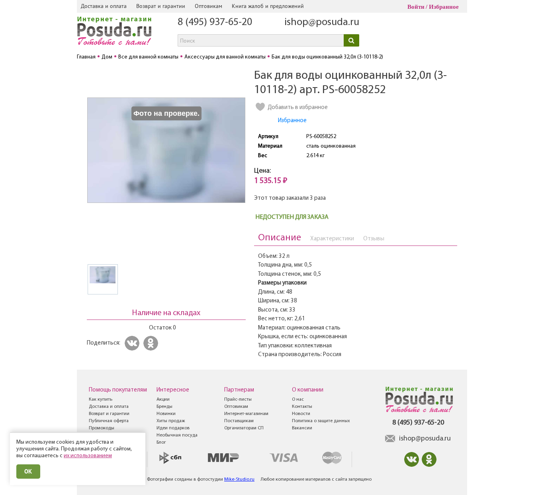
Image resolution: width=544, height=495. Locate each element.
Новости (301, 413)
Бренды (164, 406)
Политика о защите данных (321, 421)
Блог (161, 442)
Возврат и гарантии (160, 6)
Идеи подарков (173, 428)
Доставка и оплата (104, 6)
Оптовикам (208, 6)
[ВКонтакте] (133, 343)
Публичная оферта (109, 421)
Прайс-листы (238, 399)
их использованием (88, 456)
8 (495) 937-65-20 (215, 22)
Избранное (444, 7)
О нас (298, 399)
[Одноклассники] (151, 343)
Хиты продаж (171, 421)
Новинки (166, 413)
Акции (163, 399)
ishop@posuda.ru (321, 22)
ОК (28, 471)
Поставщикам (239, 421)
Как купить (100, 399)
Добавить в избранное (298, 108)
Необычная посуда (177, 435)
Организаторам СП (244, 428)
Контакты (302, 406)
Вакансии (302, 428)
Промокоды (101, 428)
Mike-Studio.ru (239, 479)
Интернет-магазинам (246, 413)
